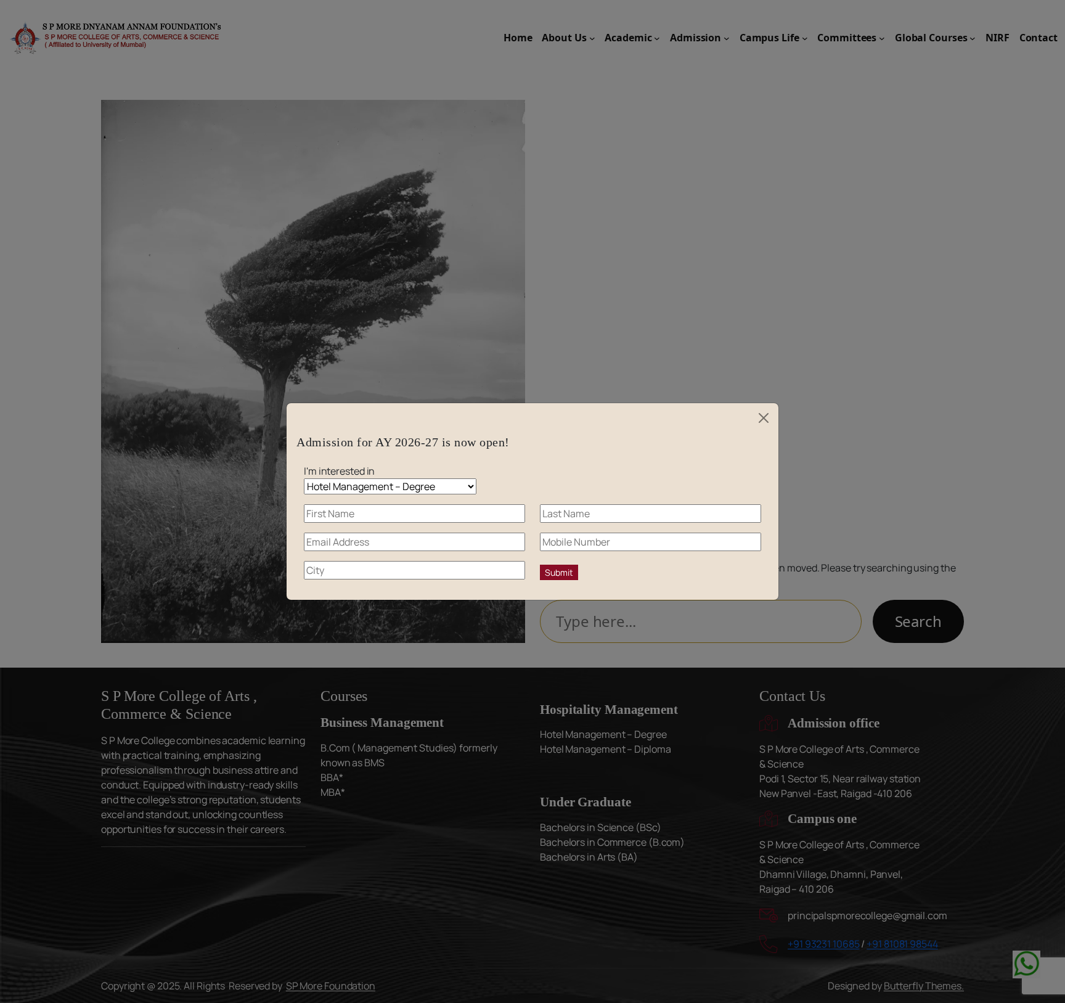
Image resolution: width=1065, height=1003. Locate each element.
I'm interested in (339, 471)
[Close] (763, 418)
